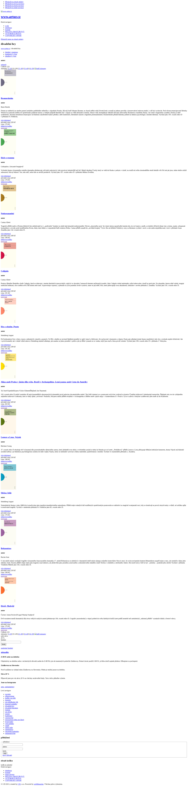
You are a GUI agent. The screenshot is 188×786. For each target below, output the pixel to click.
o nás (7, 26)
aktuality (5, 652)
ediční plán (9, 727)
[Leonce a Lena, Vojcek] (8, 433)
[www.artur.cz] (6, 11)
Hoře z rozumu (7, 158)
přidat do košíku (6, 126)
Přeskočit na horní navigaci (14, 6)
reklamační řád (10, 733)
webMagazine (39, 784)
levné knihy (9, 722)
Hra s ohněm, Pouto (10, 327)
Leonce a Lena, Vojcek (11, 437)
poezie (7, 714)
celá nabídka (9, 724)
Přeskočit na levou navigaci (14, 4)
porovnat (4, 128)
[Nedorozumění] (8, 210)
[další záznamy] (40, 68)
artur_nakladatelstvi (7, 687)
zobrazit (3, 65)
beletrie (7, 710)
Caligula (4, 271)
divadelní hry (9, 706)
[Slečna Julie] (8, 489)
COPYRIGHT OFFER (13, 35)
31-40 (26, 68)
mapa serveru (9, 774)
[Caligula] (8, 267)
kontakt (7, 30)
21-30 (20, 68)
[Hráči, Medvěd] (8, 602)
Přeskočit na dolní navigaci (14, 8)
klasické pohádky (11, 704)
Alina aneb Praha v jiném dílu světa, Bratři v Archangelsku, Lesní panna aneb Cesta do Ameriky (44, 382)
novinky (8, 694)
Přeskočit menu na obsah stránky (12, 39)
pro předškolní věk (11, 702)
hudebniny (9, 716)
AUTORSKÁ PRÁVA (13, 34)
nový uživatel (7, 755)
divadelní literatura (11, 708)
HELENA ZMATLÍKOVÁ (14, 32)
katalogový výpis (11, 54)
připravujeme (9, 696)
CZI (19, 784)
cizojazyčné (9, 718)
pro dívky (8, 712)
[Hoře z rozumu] (8, 154)
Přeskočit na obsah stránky (14, 2)
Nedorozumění (7, 213)
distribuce (8, 28)
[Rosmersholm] (8, 94)
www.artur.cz (11, 17)
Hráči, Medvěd (7, 606)
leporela (8, 700)
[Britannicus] (8, 545)
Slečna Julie (6, 493)
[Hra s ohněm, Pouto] (8, 323)
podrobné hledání (7, 648)
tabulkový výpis (10, 56)
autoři (7, 726)
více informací (6, 120)
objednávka (9, 729)
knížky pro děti (10, 698)
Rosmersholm (7, 98)
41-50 (32, 68)
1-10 (10, 68)
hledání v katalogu (11, 52)
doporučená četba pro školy (14, 720)
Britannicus (6, 548)
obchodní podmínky (12, 731)
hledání (3, 640)
